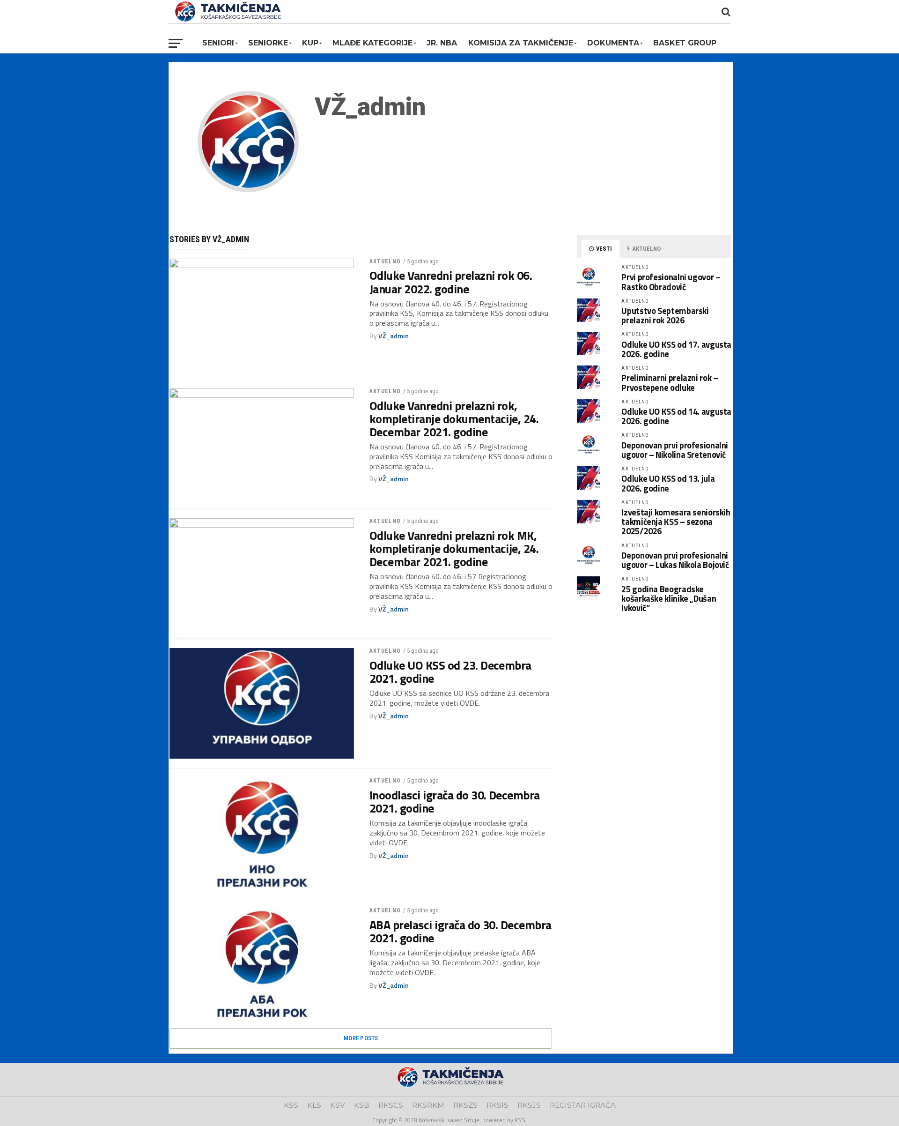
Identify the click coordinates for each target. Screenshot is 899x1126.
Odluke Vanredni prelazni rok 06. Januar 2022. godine (450, 282)
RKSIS (497, 1105)
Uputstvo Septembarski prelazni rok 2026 (664, 315)
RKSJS (529, 1105)
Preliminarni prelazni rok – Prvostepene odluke (669, 382)
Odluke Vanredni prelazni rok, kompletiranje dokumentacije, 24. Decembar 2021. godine (454, 419)
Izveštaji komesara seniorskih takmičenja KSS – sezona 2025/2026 (675, 521)
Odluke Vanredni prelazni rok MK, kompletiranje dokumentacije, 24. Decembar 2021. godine (454, 548)
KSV (337, 1105)
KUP (310, 42)
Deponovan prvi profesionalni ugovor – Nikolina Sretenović (674, 450)
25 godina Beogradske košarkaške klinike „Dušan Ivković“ (668, 598)
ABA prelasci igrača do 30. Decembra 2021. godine (460, 931)
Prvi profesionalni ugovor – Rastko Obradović (670, 281)
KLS (314, 1105)
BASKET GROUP (684, 42)
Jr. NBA (442, 42)
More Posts (361, 1038)
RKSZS (465, 1105)
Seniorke (268, 42)
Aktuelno (385, 261)
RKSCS (390, 1105)
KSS (291, 1105)
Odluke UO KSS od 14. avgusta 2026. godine (676, 416)
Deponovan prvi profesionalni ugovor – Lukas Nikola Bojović (675, 560)
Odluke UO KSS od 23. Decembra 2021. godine (450, 672)
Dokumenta (613, 42)
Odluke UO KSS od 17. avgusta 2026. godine (676, 349)
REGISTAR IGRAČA (583, 1105)
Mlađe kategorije (372, 42)
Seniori (218, 42)
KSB (361, 1105)
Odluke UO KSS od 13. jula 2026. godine (668, 483)
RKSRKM (428, 1105)
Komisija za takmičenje (520, 42)
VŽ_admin (393, 336)
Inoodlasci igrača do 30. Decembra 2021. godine (454, 802)
